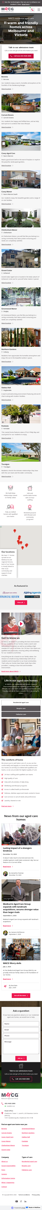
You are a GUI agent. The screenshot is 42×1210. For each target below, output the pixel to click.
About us (4, 1161)
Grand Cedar (5, 1150)
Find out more (6, 806)
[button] (39, 10)
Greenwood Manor (28, 1128)
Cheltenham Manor (8, 1145)
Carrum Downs (6, 1133)
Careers (4, 1174)
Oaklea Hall (26, 1137)
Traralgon (25, 1145)
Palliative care (27, 1170)
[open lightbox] (21, 624)
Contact (4, 1187)
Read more (26, 4)
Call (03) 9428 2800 (22, 1079)
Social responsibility (8, 1166)
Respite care (26, 1166)
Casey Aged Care (7, 1137)
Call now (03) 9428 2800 (22, 56)
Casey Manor (6, 1141)
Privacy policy (36, 1195)
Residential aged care (29, 1161)
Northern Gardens (28, 1133)
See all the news (20, 995)
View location (6, 89)
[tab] (21, 702)
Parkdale (25, 1141)
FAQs (3, 1170)
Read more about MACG (9, 671)
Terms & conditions (24, 1195)
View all (20, 602)
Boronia (4, 1128)
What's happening (7, 1182)
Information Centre (8, 1178)
